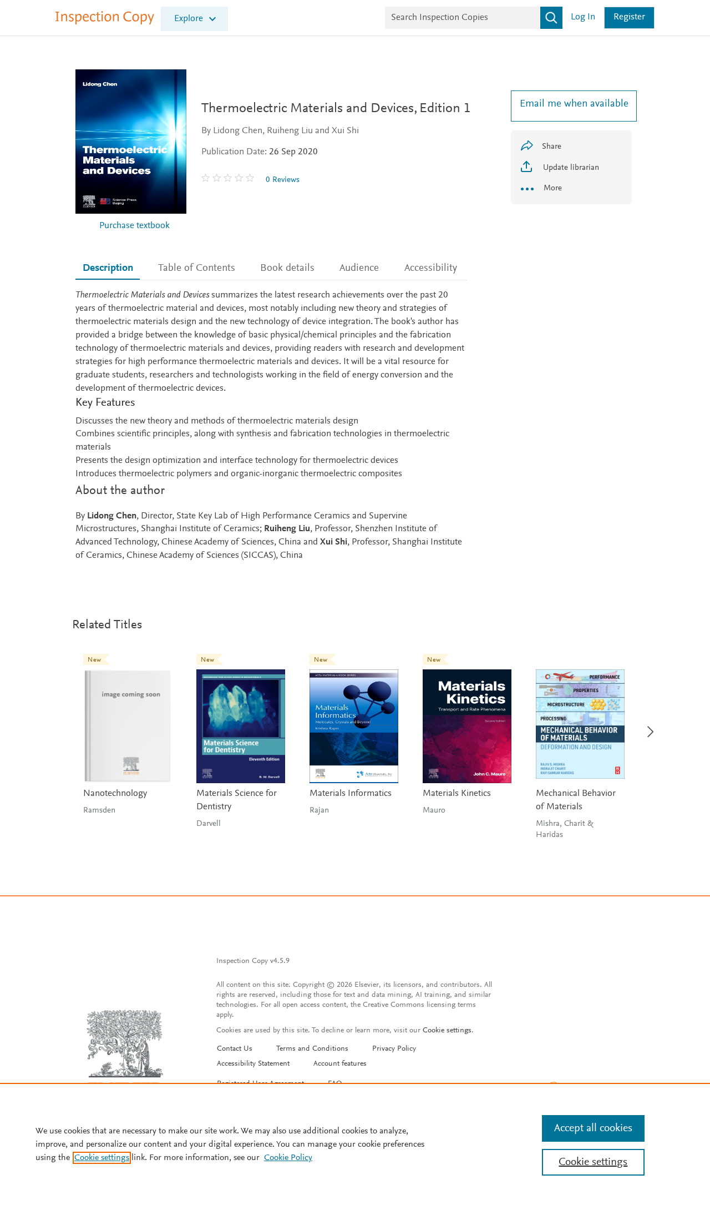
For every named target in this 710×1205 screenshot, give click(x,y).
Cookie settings (447, 1031)
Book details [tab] (287, 268)
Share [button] (551, 147)
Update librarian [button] (570, 168)
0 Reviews (283, 180)
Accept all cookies (593, 1128)
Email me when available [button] (571, 104)
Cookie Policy (288, 1157)
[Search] (551, 18)
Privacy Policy (394, 1049)
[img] (229, 179)
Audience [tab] (359, 268)
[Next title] (647, 725)
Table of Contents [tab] (196, 268)
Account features (340, 1064)
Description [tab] (108, 268)
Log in (583, 17)
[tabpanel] (271, 426)
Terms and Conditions (312, 1049)
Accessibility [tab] (430, 268)
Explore (188, 19)
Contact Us (234, 1049)
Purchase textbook (134, 226)
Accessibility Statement (253, 1064)
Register (629, 17)
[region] (355, 1144)
